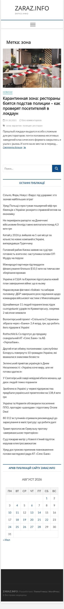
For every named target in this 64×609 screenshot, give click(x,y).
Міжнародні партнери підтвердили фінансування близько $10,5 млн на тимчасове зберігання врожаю (31, 268)
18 (17, 519)
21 (39, 519)
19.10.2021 (11, 120)
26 (24, 526)
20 (31, 519)
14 (39, 512)
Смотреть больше (20, 148)
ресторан (37, 125)
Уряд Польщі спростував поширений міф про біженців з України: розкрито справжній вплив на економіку (32, 209)
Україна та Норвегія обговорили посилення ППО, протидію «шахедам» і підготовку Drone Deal (30, 407)
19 (24, 519)
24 (9, 526)
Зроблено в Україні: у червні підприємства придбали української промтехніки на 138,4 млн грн (32, 392)
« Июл (6, 539)
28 (39, 526)
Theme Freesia (40, 591)
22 (46, 519)
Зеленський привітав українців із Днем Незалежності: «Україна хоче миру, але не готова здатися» (28, 367)
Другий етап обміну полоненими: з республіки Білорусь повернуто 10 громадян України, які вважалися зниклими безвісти (30, 352)
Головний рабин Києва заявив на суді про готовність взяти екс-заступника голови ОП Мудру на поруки (29, 254)
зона (8, 125)
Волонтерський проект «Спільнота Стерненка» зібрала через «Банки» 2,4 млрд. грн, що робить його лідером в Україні (31, 323)
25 (17, 526)
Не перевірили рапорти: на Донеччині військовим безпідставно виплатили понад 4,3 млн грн (31, 224)
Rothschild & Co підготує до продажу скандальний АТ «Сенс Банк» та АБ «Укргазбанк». (25, 338)
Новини (7, 92)
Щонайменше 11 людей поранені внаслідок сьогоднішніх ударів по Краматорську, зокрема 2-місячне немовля (31, 308)
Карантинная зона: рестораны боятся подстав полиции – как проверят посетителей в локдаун (31, 105)
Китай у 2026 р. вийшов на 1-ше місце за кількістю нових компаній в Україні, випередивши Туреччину (27, 239)
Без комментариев (31, 120)
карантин (17, 125)
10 (9, 512)
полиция (27, 125)
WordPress (54, 591)
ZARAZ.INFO (32, 8)
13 (31, 512)
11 (17, 512)
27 (31, 526)
